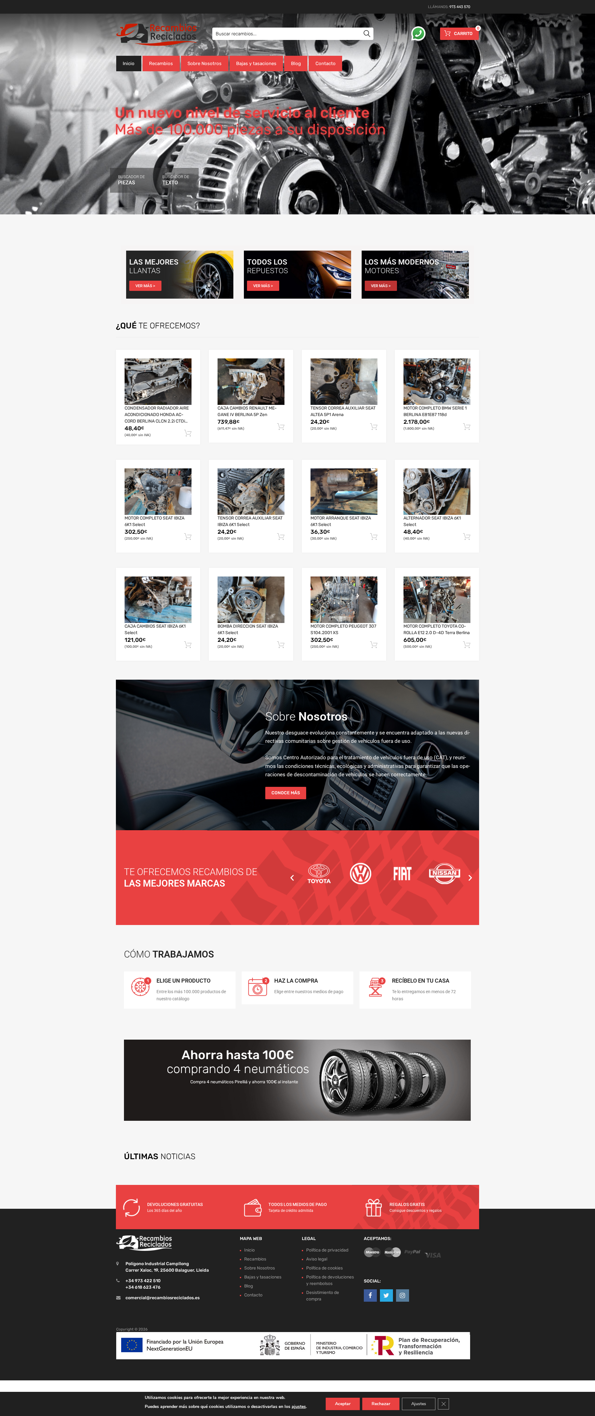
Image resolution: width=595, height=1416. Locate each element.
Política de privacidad (327, 1250)
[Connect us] (370, 1295)
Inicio (128, 63)
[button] (292, 878)
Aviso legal (316, 1259)
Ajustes (418, 1404)
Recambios (161, 63)
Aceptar (342, 1404)
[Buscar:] (292, 34)
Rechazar (381, 1404)
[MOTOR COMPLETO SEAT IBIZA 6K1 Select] (158, 492)
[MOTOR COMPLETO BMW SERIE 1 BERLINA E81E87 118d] (436, 382)
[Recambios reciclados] (142, 35)
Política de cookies (324, 1268)
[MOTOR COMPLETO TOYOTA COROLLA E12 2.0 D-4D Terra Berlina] (436, 600)
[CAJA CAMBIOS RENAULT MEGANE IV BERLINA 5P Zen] (251, 382)
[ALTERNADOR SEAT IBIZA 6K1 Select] (436, 492)
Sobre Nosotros (204, 63)
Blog (296, 63)
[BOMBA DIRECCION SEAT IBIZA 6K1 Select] (251, 600)
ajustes (299, 1406)
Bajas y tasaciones (256, 63)
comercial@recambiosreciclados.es (163, 1297)
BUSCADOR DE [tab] (131, 180)
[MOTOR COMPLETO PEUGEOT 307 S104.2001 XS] (344, 600)
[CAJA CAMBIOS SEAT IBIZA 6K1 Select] (158, 600)
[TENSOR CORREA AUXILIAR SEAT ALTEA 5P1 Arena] (344, 382)
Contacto (325, 63)
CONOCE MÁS (285, 793)
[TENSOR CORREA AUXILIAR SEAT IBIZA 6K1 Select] (251, 492)
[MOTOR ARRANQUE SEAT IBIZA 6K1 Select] (344, 492)
